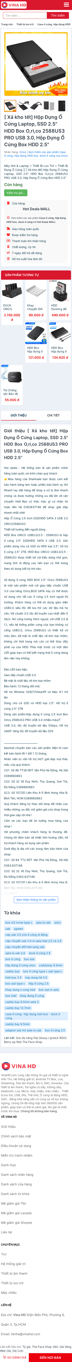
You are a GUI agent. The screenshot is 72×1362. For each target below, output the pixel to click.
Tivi (3, 1254)
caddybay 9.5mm (50, 965)
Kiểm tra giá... (16, 192)
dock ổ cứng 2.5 (39, 953)
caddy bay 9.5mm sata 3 (22, 1002)
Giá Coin (17, 1350)
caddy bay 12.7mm (18, 1008)
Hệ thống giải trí (13, 1264)
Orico (22, 152)
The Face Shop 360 (45, 1346)
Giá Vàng (65, 1346)
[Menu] (66, 5)
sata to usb (43, 922)
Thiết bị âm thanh (14, 1273)
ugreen (18, 928)
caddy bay (12, 971)
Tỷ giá (26, 1346)
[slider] (10, 106)
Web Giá (5, 1350)
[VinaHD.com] (19, 5)
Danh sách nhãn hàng (17, 1175)
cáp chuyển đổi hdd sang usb (24, 947)
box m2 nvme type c (18, 922)
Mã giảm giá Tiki (13, 1203)
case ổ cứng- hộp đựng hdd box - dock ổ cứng (32, 1016)
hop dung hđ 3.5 (36, 977)
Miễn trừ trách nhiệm (16, 1155)
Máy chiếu (8, 1293)
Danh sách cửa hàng (16, 1184)
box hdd (10, 995)
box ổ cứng (12, 959)
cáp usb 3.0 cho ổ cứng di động (26, 934)
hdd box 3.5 (13, 977)
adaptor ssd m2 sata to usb (23, 1030)
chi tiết (53, 415)
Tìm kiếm (58, 15)
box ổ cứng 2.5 (55, 1030)
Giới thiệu (19, 415)
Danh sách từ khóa (15, 1194)
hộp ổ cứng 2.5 (39, 983)
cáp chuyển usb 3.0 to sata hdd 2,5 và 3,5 (33, 941)
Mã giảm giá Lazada (16, 1213)
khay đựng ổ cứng (32, 995)
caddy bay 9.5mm (17, 1024)
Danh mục (8, 1165)
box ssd (29, 959)
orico (57, 922)
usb (7, 928)
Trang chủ (7, 24)
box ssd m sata (49, 989)
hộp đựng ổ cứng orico (20, 965)
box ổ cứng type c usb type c (42, 971)
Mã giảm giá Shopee (16, 1223)
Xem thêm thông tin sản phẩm (36, 899)
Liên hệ (6, 1232)
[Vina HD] (21, 1066)
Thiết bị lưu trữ (25, 24)
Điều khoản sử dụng (16, 1146)
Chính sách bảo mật (16, 1136)
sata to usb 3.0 (15, 953)
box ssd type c (15, 983)
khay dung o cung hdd (20, 989)
